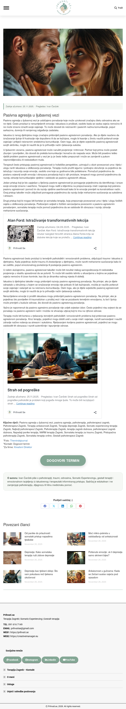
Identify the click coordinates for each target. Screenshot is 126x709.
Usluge (10, 684)
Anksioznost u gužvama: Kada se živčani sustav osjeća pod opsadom (104, 574)
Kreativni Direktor (23, 447)
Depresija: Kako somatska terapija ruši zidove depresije (39, 553)
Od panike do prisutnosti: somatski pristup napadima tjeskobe (38, 536)
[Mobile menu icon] (6, 8)
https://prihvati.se (19, 632)
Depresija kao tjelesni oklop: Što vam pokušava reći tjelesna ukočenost (41, 574)
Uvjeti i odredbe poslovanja (21, 691)
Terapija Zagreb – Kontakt (20, 670)
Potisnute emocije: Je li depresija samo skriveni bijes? (105, 553)
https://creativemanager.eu (24, 636)
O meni (10, 677)
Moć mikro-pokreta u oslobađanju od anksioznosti (103, 534)
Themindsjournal (19, 440)
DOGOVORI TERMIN (63, 460)
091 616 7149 (15, 624)
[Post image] (12, 538)
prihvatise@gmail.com (22, 628)
